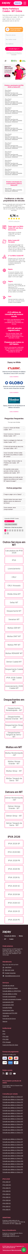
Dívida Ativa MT (14, 594)
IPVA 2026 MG (14, 852)
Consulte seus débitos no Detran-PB (12, 1166)
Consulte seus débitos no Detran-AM (12, 1155)
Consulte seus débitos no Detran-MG (12, 1099)
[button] (14, 428)
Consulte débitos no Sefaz (9, 994)
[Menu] (24, 3)
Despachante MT (14, 611)
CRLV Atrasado (14, 585)
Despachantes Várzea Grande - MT (14, 718)
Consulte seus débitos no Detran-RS (12, 1144)
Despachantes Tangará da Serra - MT (14, 734)
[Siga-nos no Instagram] (10, 1073)
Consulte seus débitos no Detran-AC (12, 1116)
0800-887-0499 (9, 970)
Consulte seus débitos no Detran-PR (12, 1102)
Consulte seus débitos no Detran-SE (12, 1172)
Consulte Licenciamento (9, 996)
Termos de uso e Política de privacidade (16, 54)
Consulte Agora (13, 49)
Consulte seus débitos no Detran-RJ (12, 1139)
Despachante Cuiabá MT (14, 670)
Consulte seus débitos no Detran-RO (12, 1169)
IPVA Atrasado (6, 1042)
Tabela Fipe (5, 1016)
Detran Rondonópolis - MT (14, 799)
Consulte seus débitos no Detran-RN (12, 1147)
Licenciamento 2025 (8, 1002)
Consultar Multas (7, 1007)
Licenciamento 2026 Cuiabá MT (14, 687)
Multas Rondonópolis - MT (14, 754)
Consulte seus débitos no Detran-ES (12, 1153)
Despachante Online (8, 1010)
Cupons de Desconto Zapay (10, 1045)
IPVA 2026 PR (14, 860)
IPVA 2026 (5, 1039)
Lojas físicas (8, 967)
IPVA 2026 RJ (14, 877)
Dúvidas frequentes (10, 973)
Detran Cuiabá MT (14, 662)
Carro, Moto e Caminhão (11, 524)
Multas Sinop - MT (14, 771)
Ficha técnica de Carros (9, 1018)
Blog (3, 1031)
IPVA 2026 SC (14, 886)
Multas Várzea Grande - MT (14, 762)
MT (5, 939)
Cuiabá (11, 939)
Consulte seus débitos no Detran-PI (12, 1127)
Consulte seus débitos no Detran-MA (12, 1161)
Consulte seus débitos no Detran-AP (12, 1113)
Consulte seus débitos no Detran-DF (12, 1097)
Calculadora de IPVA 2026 (14, 552)
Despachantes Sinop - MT (14, 726)
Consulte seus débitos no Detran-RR (12, 1130)
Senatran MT (14, 619)
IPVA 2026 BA (14, 894)
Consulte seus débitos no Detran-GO (12, 1119)
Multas (21, 936)
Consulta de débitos (10, 936)
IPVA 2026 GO (14, 903)
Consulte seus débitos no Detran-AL (12, 1158)
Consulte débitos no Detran (10, 988)
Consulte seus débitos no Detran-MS (12, 1164)
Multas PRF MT (14, 645)
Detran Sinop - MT (14, 816)
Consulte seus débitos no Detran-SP (12, 1142)
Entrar (17, 3)
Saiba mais (18, 1223)
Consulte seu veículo (8, 985)
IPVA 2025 (5, 1036)
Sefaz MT (14, 602)
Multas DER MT (14, 628)
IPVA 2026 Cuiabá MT (14, 678)
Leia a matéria (14, 376)
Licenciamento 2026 (8, 1005)
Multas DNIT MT (14, 636)
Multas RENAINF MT (14, 653)
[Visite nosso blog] (3, 1073)
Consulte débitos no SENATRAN (11, 991)
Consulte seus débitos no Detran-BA (12, 1150)
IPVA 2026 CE (14, 911)
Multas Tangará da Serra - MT (14, 779)
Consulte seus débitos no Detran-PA (12, 1124)
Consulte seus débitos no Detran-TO (12, 1132)
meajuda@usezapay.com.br (12, 976)
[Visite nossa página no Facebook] (7, 1073)
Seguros (4, 1021)
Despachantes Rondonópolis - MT (14, 709)
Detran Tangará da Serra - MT (14, 824)
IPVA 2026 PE (14, 920)
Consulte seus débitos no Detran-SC (12, 1105)
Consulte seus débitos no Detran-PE (12, 1108)
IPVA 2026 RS (14, 869)
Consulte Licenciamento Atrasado (11, 999)
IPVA (14, 560)
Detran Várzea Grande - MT (14, 807)
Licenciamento (14, 568)
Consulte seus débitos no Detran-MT (12, 1121)
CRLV (14, 577)
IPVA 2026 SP (14, 843)
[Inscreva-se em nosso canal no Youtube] (14, 1073)
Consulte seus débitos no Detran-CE (12, 1110)
